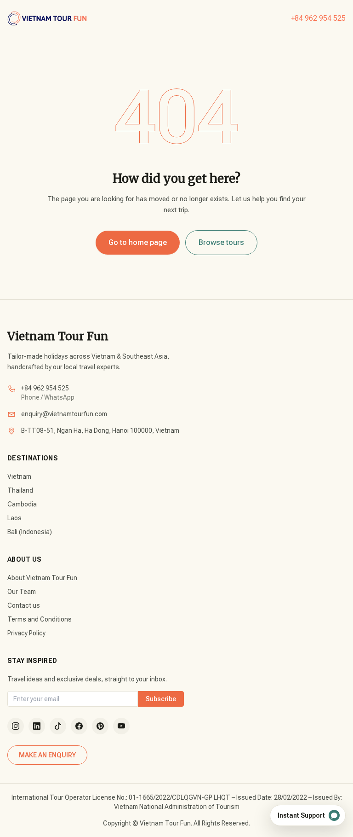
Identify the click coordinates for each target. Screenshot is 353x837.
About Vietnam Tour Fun (42, 577)
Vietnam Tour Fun (57, 336)
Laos (14, 518)
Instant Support (301, 815)
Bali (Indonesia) (29, 531)
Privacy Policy (26, 633)
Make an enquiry (47, 755)
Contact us (23, 605)
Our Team (21, 591)
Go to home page (137, 242)
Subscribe (161, 699)
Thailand (20, 490)
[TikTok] (58, 726)
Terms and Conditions (39, 619)
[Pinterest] (100, 726)
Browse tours (221, 242)
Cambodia (22, 504)
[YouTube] (121, 726)
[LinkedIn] (36, 726)
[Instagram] (15, 726)
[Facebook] (79, 726)
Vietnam (19, 476)
